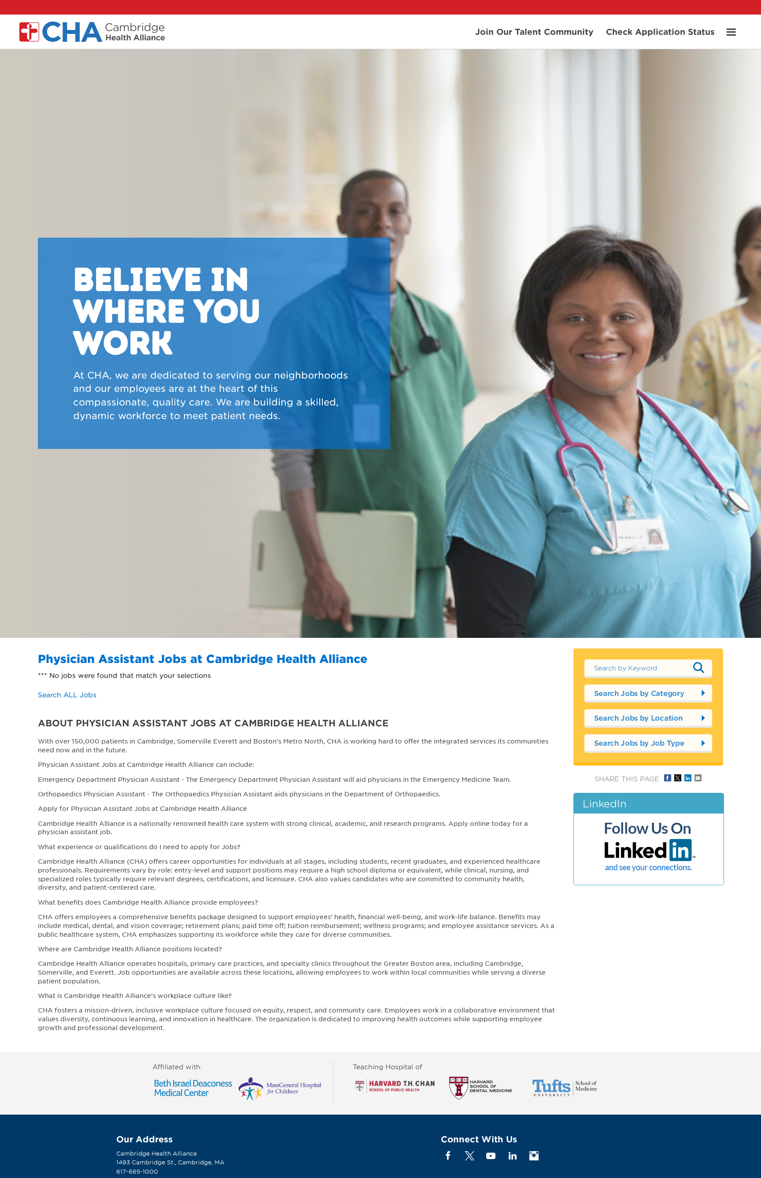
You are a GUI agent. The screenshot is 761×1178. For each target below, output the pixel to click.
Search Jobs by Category (639, 692)
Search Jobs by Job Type (639, 742)
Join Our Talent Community (534, 31)
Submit (699, 667)
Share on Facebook (667, 777)
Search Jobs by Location (638, 717)
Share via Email (698, 777)
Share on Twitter (677, 777)
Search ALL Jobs (67, 694)
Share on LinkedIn (687, 777)
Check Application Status (660, 31)
